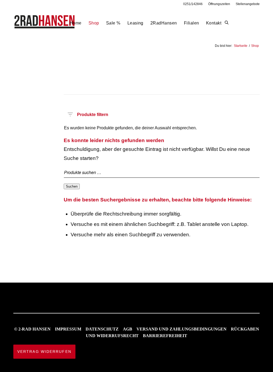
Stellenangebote (248, 4)
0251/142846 (193, 4)
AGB (127, 329)
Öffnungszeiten (219, 4)
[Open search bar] (226, 23)
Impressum (68, 329)
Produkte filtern (92, 113)
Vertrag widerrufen (44, 351)
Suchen (72, 186)
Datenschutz (102, 329)
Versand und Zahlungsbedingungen (181, 329)
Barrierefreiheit (165, 335)
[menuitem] (193, 4)
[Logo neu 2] (45, 23)
